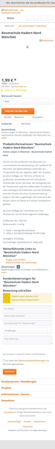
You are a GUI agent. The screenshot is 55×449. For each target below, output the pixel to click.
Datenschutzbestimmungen (31, 360)
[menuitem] (8, 18)
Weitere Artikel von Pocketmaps (21, 262)
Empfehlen (37, 117)
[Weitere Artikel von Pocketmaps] (46, 41)
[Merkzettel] (36, 18)
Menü (10, 18)
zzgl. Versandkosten (19, 86)
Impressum (28, 426)
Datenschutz (39, 421)
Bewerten (19, 117)
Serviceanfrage (14, 421)
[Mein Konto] (43, 18)
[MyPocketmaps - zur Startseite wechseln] (14, 11)
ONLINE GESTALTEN (16, 111)
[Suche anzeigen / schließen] (29, 18)
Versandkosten (10, 412)
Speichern (10, 371)
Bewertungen (8, 266)
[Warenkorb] (50, 18)
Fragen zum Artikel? (15, 259)
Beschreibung (8, 129)
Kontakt (27, 421)
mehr (4, 138)
